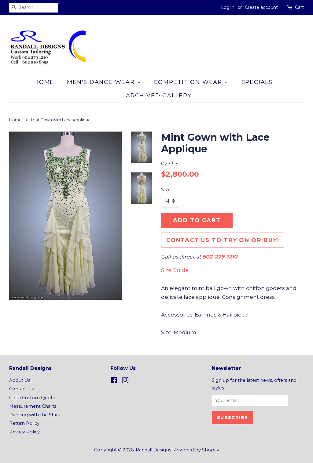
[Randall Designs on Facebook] (113, 381)
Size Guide (175, 270)
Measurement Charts (32, 406)
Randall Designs (153, 450)
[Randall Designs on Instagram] (125, 381)
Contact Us (21, 389)
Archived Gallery (159, 95)
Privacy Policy (24, 432)
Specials (257, 82)
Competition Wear (189, 82)
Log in (227, 7)
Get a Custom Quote (32, 397)
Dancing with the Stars (34, 415)
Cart (299, 7)
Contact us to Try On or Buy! (222, 240)
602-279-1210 (220, 257)
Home (44, 82)
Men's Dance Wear (102, 82)
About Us (19, 380)
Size (166, 189)
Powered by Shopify (196, 450)
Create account (261, 7)
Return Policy (24, 423)
